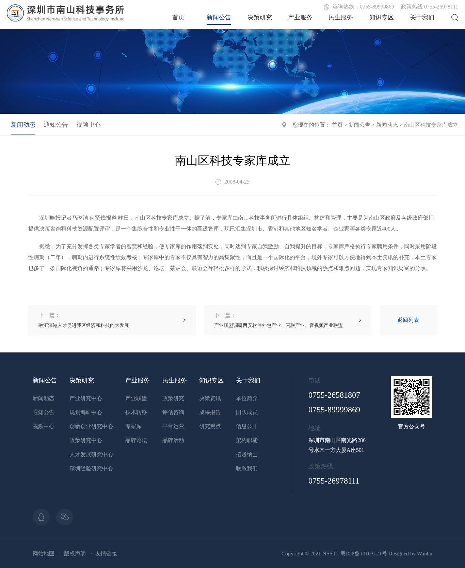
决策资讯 (210, 398)
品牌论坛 (136, 440)
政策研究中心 (85, 440)
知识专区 (381, 17)
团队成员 (247, 412)
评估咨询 (173, 412)
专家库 (133, 426)
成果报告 (210, 412)
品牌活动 (173, 440)
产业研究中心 (85, 398)
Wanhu (424, 553)
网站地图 (43, 553)
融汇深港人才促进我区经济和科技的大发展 (83, 320)
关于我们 (422, 17)
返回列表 (408, 320)
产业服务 (300, 17)
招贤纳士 (247, 454)
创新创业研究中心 (91, 426)
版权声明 (75, 553)
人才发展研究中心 (91, 454)
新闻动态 (387, 125)
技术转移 (136, 412)
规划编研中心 (85, 412)
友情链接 (106, 553)
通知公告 (56, 124)
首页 (178, 17)
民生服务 (340, 17)
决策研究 (259, 17)
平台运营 (173, 426)
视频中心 (88, 124)
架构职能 (247, 440)
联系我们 (247, 468)
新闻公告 (219, 17)
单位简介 (247, 398)
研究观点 (210, 426)
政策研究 (173, 398)
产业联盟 (136, 398)
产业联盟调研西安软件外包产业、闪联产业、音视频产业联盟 (278, 320)
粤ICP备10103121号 (363, 553)
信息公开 (247, 426)
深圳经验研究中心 (91, 468)
